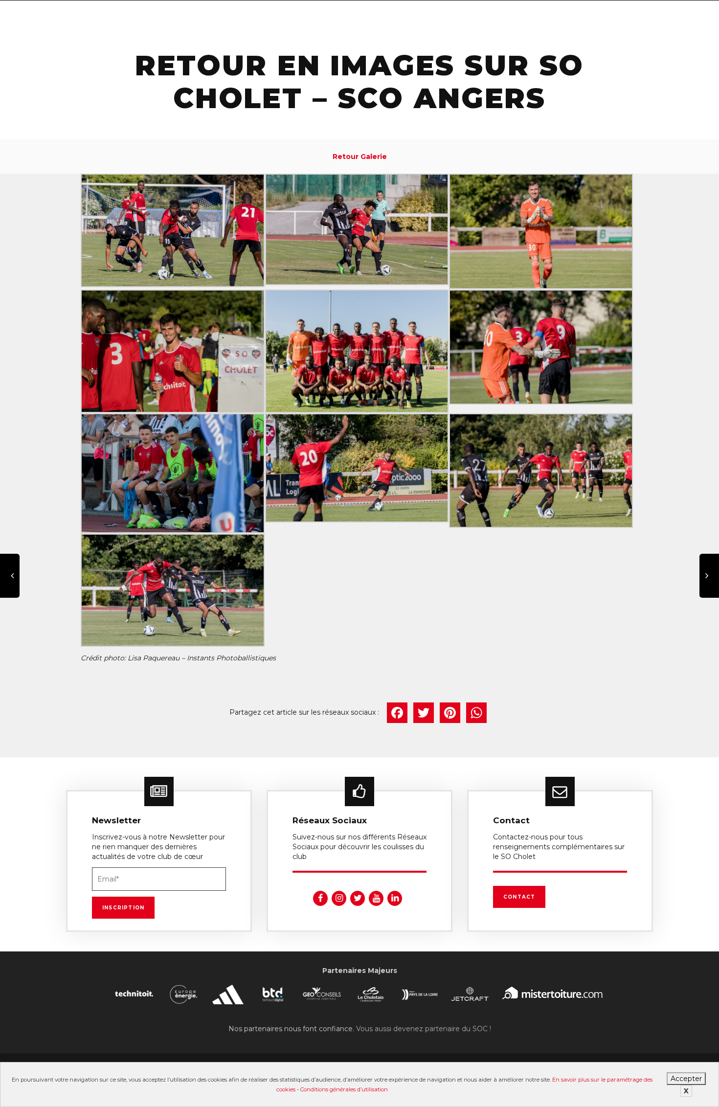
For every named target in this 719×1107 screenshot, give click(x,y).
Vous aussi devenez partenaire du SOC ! (423, 1028)
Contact (519, 897)
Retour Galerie (360, 156)
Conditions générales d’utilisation (344, 1089)
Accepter (686, 1078)
